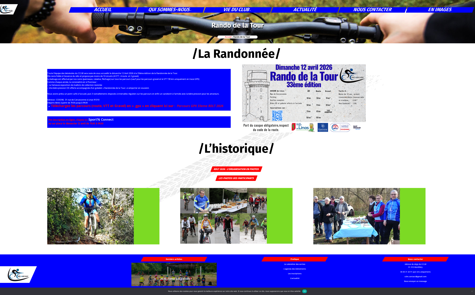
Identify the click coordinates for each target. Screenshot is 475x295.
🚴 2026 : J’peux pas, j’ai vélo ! (174, 279)
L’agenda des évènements (295, 269)
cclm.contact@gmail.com (415, 276)
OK (304, 291)
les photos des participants (236, 178)
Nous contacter (373, 9)
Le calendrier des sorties (294, 264)
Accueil (103, 9)
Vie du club (237, 9)
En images (440, 9)
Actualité (305, 9)
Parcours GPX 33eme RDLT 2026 (200, 106)
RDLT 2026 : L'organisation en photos (236, 169)
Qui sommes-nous (169, 9)
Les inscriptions (294, 273)
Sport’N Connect (101, 119)
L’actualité (294, 278)
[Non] (472, 291)
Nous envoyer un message (415, 281)
